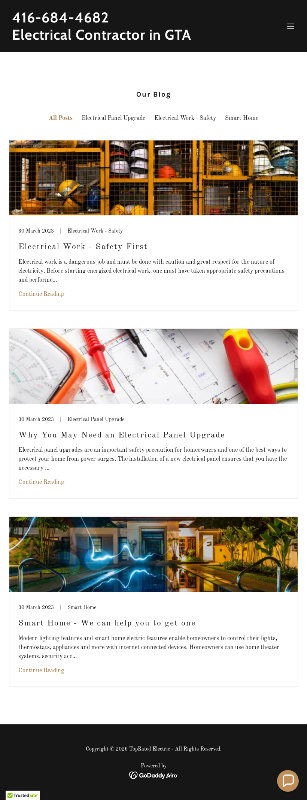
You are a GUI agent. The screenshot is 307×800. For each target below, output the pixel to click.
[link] (101, 38)
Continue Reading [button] (41, 294)
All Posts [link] (61, 118)
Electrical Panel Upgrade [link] (113, 118)
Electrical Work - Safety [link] (185, 118)
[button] (290, 26)
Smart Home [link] (241, 118)
